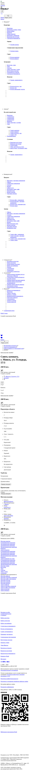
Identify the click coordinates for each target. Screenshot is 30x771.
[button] (16, 379)
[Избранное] (2, 382)
